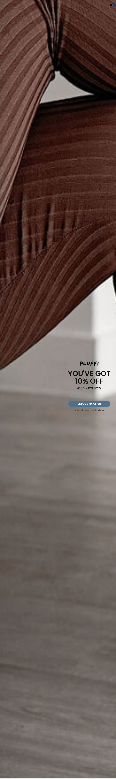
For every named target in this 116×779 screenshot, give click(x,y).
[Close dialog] (111, 5)
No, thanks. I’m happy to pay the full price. (89, 410)
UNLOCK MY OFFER (89, 404)
